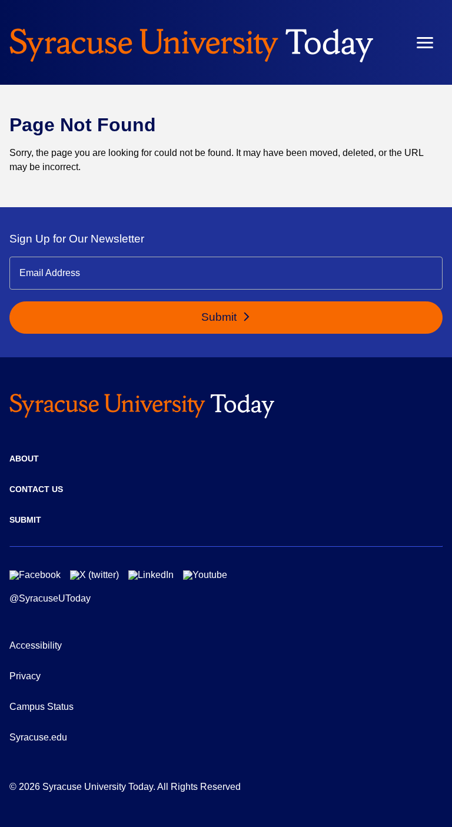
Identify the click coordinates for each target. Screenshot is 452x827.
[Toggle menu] (425, 42)
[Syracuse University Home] (191, 42)
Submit (220, 317)
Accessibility (35, 645)
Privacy (25, 676)
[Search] (390, 42)
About (24, 458)
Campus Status (41, 707)
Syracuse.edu (38, 737)
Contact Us (36, 489)
